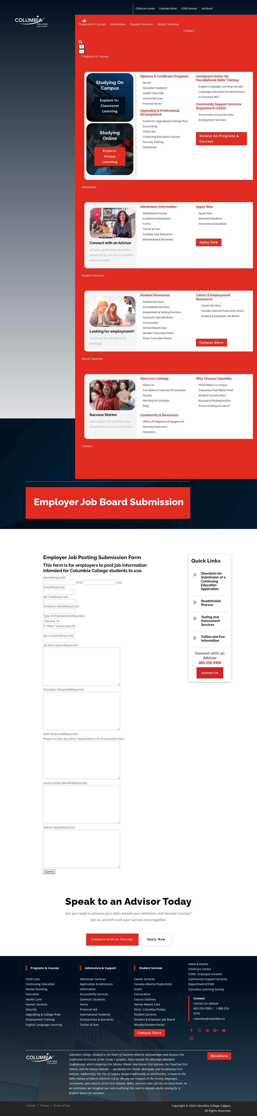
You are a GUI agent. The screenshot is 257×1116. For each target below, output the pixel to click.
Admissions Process (155, 213)
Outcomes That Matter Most (216, 390)
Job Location (58, 635)
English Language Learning (44, 1025)
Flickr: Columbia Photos (157, 338)
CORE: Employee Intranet (205, 974)
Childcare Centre (145, 8)
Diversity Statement (155, 426)
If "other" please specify (59, 626)
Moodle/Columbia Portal (158, 333)
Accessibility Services (156, 306)
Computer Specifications (158, 317)
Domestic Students (210, 218)
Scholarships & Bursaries (158, 239)
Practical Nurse (152, 103)
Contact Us (209, 672)
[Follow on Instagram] (191, 1038)
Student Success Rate (212, 395)
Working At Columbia (156, 400)
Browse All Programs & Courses (219, 138)
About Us (148, 384)
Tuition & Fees (151, 229)
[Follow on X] (199, 1030)
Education (32, 994)
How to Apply (59, 827)
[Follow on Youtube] (223, 1030)
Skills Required (60, 734)
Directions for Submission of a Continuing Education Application (213, 581)
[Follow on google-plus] (215, 1030)
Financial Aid (88, 1009)
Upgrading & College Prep (43, 1014)
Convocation (150, 322)
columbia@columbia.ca (209, 1019)
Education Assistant (155, 87)
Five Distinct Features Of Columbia (164, 390)
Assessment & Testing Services (162, 312)
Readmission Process (211, 603)
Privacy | (47, 1105)
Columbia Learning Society (206, 989)
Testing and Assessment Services (210, 621)
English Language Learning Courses (221, 86)
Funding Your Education (157, 234)
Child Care (33, 979)
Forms (147, 223)
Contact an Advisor (206, 1003)
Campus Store (211, 342)
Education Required (63, 689)
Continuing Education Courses (161, 136)
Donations (149, 431)
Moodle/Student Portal (149, 1025)
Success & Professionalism (215, 400)
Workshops (150, 147)
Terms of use (62, 1105)
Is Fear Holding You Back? (214, 405)
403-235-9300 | (204, 1008)
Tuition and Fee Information (213, 639)
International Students (212, 223)
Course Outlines (145, 999)
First (79, 582)
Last (118, 582)
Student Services (153, 301)
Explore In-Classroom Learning (109, 105)
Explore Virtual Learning (109, 156)
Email (54, 587)
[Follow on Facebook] (191, 1030)
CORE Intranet (189, 8)
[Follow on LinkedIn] (207, 1030)
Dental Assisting (36, 989)
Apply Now (205, 213)
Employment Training (40, 1019)
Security (31, 1009)
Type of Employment (64, 616)
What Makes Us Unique (213, 384)
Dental (147, 82)
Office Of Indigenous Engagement (163, 421)
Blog (146, 405)
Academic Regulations (156, 218)
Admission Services (93, 979)
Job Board (207, 8)
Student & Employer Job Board (154, 1019)
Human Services (153, 98)
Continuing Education (41, 984)
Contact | (33, 1105)
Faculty (147, 395)
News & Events (198, 964)
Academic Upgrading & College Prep (165, 121)
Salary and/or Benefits (65, 783)
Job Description (60, 645)
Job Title (55, 597)
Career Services (144, 979)
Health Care (34, 999)
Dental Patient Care (155, 327)
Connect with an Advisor (112, 939)
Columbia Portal (168, 8)
